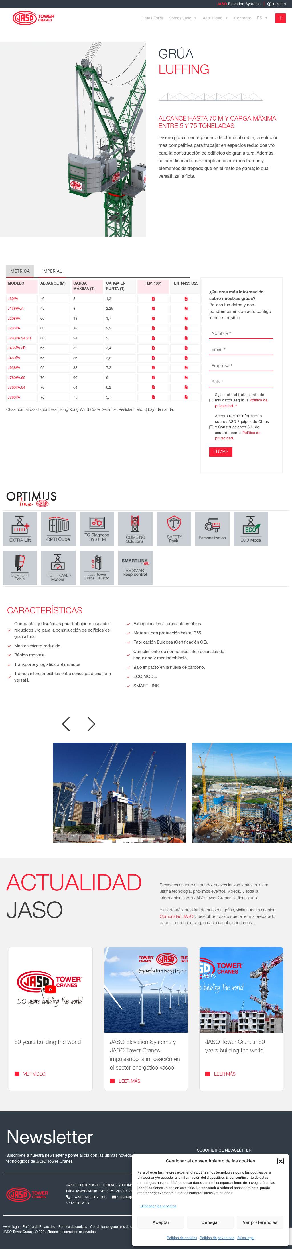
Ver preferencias (260, 1222)
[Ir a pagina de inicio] (34, 17)
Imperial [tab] (52, 271)
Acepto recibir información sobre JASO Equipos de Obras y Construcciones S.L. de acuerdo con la (242, 426)
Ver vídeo (34, 1074)
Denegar (210, 1222)
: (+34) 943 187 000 (89, 1198)
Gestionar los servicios (158, 1206)
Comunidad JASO (176, 917)
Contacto (242, 17)
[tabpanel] (98, 349)
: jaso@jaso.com (132, 1198)
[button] (280, 1161)
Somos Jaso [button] (180, 17)
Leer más (129, 1082)
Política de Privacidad (39, 1227)
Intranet (278, 4)
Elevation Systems (239, 3)
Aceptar (161, 1222)
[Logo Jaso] (27, 1194)
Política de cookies (182, 1238)
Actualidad (213, 17)
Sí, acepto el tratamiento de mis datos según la (241, 400)
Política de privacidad (217, 1238)
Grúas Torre (152, 17)
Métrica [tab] (20, 271)
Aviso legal (245, 1238)
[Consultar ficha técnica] (153, 299)
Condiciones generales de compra (116, 1227)
